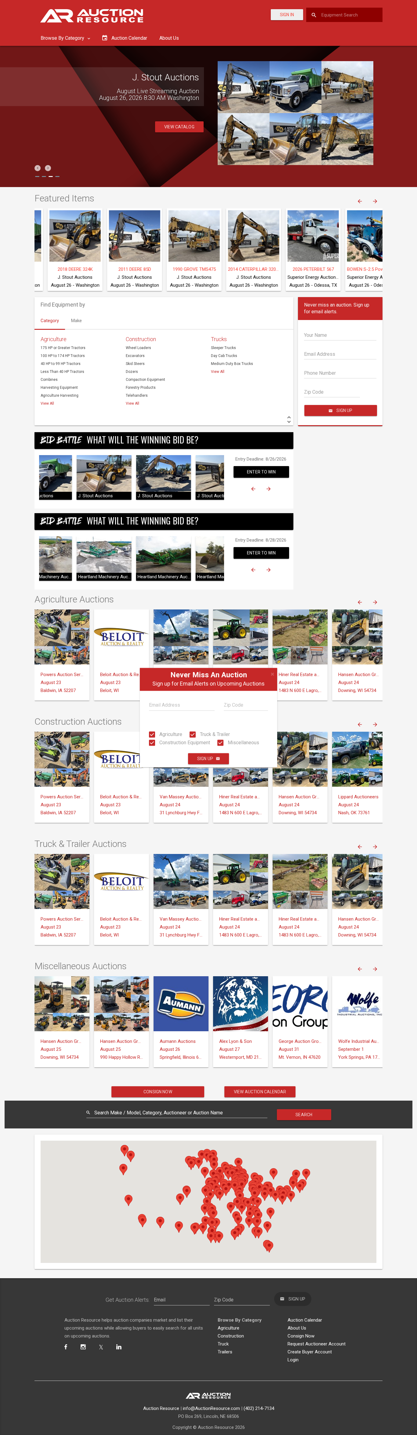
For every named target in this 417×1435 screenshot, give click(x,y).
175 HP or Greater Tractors (63, 348)
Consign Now (157, 1091)
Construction (141, 339)
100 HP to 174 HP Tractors (63, 356)
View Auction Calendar (260, 1091)
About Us (169, 38)
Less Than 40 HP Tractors (62, 372)
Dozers (132, 372)
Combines (49, 379)
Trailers (225, 1352)
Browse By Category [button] (63, 38)
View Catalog (179, 126)
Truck (223, 1344)
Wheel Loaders (138, 348)
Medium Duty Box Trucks (232, 364)
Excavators (135, 356)
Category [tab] (50, 320)
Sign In (287, 14)
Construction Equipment (184, 742)
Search (304, 1114)
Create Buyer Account (310, 1352)
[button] (37, 168)
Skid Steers (135, 364)
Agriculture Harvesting (59, 395)
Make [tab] (76, 320)
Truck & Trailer (214, 734)
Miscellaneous (243, 742)
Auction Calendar (305, 1320)
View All (47, 403)
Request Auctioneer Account (317, 1344)
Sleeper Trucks (223, 348)
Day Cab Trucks (224, 356)
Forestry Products (141, 387)
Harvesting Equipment (59, 387)
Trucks (219, 339)
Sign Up (205, 758)
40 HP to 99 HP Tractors (61, 364)
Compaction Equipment (145, 379)
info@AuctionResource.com (211, 1408)
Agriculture (170, 734)
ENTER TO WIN (261, 471)
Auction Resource (161, 1408)
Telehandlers (137, 395)
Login (293, 1360)
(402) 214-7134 (259, 1408)
